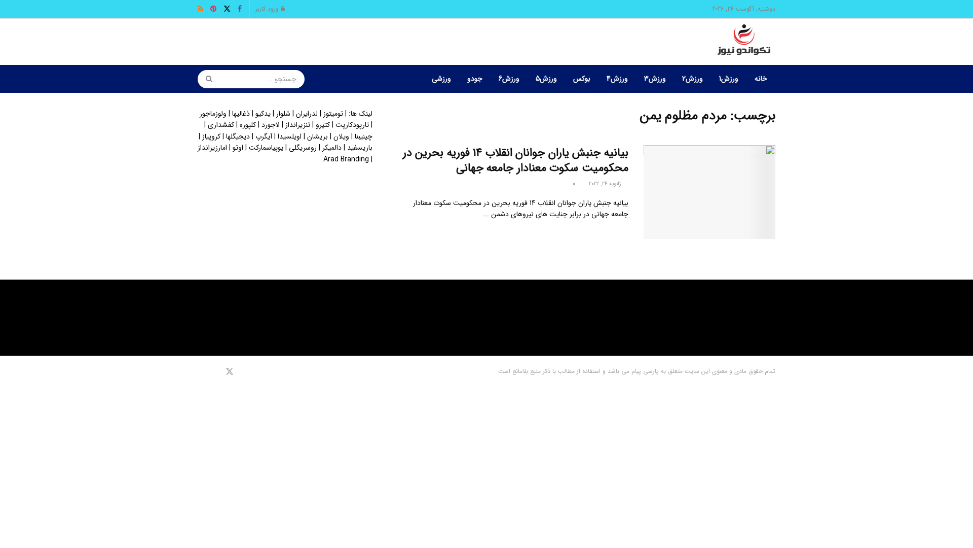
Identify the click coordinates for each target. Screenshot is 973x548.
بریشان (317, 136)
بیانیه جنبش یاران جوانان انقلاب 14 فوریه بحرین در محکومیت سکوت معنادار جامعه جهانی (516, 160)
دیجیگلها (238, 136)
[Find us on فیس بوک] (243, 372)
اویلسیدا (290, 136)
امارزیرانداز (212, 147)
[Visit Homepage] (744, 42)
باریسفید (359, 147)
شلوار (283, 113)
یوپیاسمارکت (266, 147)
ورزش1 (728, 78)
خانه (761, 78)
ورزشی (441, 78)
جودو (474, 78)
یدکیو (263, 113)
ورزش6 (509, 78)
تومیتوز (333, 113)
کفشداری (221, 124)
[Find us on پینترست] (214, 372)
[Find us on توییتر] (230, 372)
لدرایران (307, 113)
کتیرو (323, 124)
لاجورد (270, 124)
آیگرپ (263, 136)
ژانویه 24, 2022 (606, 184)
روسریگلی (303, 147)
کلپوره (248, 124)
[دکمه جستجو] (206, 79)
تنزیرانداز (297, 124)
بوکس (581, 78)
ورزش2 (692, 78)
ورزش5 (546, 78)
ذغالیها (241, 113)
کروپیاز (211, 136)
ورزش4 (617, 78)
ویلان (341, 136)
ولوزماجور (213, 113)
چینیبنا (363, 136)
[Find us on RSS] (201, 372)
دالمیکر (332, 147)
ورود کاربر (268, 9)
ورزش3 (655, 78)
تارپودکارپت (352, 124)
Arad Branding (346, 159)
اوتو (238, 147)
